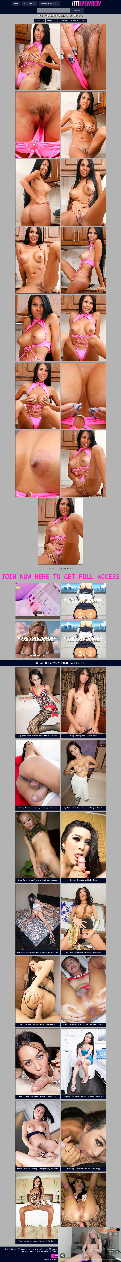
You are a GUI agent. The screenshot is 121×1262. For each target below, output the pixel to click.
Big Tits (39, 20)
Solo (84, 20)
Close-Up (63, 20)
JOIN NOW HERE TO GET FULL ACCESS (60, 576)
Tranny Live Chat (49, 4)
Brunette (51, 20)
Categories (29, 4)
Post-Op (74, 20)
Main (16, 4)
